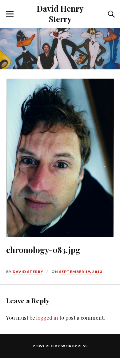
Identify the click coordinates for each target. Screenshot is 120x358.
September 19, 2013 (80, 271)
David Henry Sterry (60, 13)
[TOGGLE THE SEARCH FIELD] (110, 14)
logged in (47, 317)
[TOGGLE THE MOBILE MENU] (10, 14)
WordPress (74, 346)
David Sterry (28, 271)
